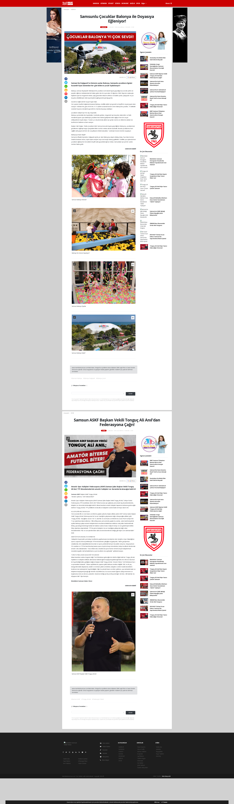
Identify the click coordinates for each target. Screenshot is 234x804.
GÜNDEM (103, 3)
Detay (157, 802)
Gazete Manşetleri (142, 767)
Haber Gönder (82, 763)
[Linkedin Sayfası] (76, 752)
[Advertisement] (117, 791)
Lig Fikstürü (140, 756)
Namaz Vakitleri (141, 751)
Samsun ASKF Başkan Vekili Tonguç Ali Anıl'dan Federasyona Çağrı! (158, 75)
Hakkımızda (66, 759)
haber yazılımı (108, 776)
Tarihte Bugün (141, 758)
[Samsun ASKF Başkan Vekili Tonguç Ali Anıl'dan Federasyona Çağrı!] (100, 456)
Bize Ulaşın (105, 760)
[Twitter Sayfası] (67, 752)
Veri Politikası (67, 763)
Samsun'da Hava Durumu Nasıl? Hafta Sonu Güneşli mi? (158, 98)
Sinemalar (140, 761)
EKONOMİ (125, 3)
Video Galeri (106, 746)
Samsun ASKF (75, 494)
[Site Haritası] (83, 752)
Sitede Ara (159, 747)
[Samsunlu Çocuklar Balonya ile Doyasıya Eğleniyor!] (100, 52)
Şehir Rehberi (141, 765)
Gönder (131, 393)
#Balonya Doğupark (89, 378)
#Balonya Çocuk (101, 378)
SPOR (138, 3)
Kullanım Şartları (82, 759)
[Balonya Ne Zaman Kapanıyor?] (104, 229)
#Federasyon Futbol (98, 699)
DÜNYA (117, 3)
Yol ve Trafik (140, 749)
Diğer (143, 3)
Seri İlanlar (140, 763)
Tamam (165, 802)
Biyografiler (159, 751)
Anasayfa (66, 9)
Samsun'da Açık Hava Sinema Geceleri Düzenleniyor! (157, 83)
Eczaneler (140, 754)
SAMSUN (96, 3)
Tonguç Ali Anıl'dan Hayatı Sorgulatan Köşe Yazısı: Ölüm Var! (158, 176)
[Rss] (80, 752)
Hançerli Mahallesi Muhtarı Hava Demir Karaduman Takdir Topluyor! (158, 200)
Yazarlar (105, 750)
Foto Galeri (106, 743)
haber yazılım (131, 776)
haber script (138, 776)
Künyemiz (105, 757)
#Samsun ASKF (75, 699)
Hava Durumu (141, 747)
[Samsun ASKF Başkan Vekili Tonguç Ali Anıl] (104, 631)
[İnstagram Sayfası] (70, 752)
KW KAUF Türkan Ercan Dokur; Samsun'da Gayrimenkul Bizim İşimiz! (158, 236)
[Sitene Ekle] (86, 752)
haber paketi (116, 776)
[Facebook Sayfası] (64, 752)
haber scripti (123, 776)
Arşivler (104, 753)
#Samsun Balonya (76, 378)
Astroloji (158, 756)
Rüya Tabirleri (160, 754)
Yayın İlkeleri (66, 761)
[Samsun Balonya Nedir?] (104, 332)
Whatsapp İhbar (82, 761)
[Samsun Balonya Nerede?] (104, 176)
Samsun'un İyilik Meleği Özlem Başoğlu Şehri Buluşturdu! (157, 213)
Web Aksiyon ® (166, 776)
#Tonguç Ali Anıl (86, 699)
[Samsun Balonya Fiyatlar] (104, 282)
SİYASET (111, 3)
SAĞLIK (132, 3)
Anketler (158, 749)
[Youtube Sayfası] (73, 752)
